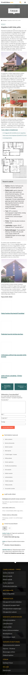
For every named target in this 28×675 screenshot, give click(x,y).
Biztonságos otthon (9, 652)
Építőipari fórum (8, 663)
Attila (3, 541)
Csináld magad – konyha (11, 454)
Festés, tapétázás (9, 462)
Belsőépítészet (7, 633)
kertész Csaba (5, 533)
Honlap (3, 422)
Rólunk (6, 667)
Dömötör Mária (6, 549)
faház (3, 24)
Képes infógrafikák (8, 594)
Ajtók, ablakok (8, 439)
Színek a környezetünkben (11, 630)
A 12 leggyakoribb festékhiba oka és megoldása (14, 133)
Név (2, 414)
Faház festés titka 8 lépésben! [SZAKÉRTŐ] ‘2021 (15, 135)
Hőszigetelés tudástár (10, 612)
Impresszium (7, 670)
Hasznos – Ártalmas (9, 648)
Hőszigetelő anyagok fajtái (11, 605)
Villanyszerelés (8, 484)
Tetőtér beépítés (9, 481)
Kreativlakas (7, 2)
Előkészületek (8, 458)
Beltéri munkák (8, 447)
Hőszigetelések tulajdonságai (12, 608)
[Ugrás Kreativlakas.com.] (1, 20)
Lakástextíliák (7, 627)
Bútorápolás (8, 450)
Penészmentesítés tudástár (11, 645)
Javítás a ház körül (8, 573)
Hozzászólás (5, 400)
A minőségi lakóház (7, 138)
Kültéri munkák (8, 473)
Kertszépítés (8, 469)
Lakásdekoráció (7, 623)
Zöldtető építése (8, 655)
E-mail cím (4, 418)
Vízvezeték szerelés (10, 488)
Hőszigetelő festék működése (12, 602)
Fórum (9, 528)
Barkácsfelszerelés (9, 443)
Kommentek (4, 528)
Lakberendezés (8, 477)
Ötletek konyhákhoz (9, 620)
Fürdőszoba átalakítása (11, 465)
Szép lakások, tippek (9, 637)
